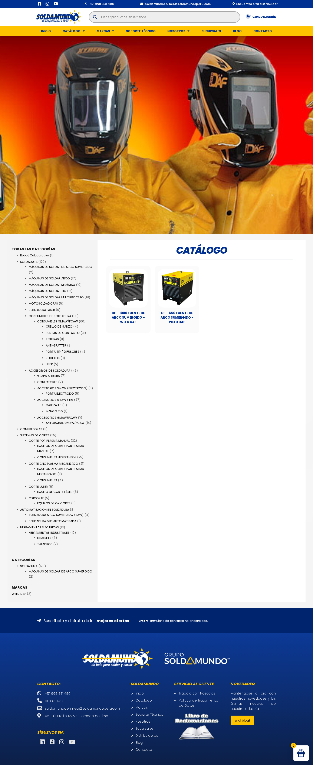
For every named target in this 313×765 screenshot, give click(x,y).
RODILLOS (53, 358)
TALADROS (44, 544)
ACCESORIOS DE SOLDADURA (49, 370)
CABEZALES (53, 405)
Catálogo (71, 31)
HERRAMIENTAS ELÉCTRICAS (39, 527)
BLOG (237, 31)
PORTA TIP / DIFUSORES (62, 351)
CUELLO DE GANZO (59, 326)
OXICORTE (36, 498)
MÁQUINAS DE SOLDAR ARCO (49, 278)
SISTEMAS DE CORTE (34, 435)
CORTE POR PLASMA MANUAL (49, 441)
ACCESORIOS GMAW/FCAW (57, 418)
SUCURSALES (211, 31)
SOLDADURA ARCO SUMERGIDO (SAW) (56, 515)
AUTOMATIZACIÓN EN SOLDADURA (44, 510)
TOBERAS (52, 339)
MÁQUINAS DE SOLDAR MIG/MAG (52, 285)
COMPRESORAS (31, 429)
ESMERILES (44, 538)
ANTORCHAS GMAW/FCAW (65, 423)
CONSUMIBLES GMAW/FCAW (57, 321)
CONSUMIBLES (47, 480)
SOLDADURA (28, 262)
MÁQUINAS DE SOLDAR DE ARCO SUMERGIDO (60, 267)
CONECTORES (47, 382)
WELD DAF (19, 594)
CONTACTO (262, 31)
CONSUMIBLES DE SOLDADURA (50, 316)
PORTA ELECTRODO (60, 393)
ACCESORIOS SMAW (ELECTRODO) (62, 388)
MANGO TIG (54, 411)
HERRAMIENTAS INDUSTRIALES (49, 533)
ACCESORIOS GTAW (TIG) (56, 400)
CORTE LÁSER (38, 487)
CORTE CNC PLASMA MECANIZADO (53, 464)
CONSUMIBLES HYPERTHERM (56, 457)
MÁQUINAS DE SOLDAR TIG (47, 291)
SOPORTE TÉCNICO (141, 31)
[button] (242, 721)
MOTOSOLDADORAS (43, 303)
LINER (49, 364)
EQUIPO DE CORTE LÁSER (54, 492)
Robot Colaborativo (34, 255)
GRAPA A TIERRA (48, 376)
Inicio (46, 31)
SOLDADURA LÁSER (42, 310)
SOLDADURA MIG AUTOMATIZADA (52, 521)
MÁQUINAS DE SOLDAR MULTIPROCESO (56, 297)
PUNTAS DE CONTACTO (63, 333)
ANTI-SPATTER (56, 345)
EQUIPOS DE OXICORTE (53, 503)
